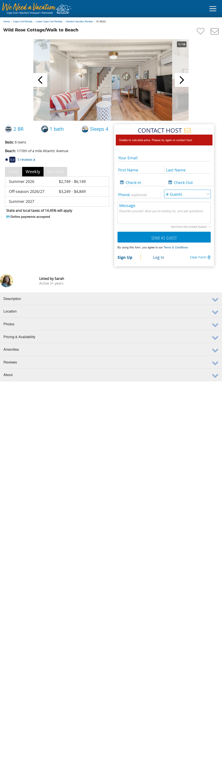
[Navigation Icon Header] (213, 8)
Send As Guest (164, 238)
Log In (158, 257)
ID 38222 (101, 21)
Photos (8, 323)
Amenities (11, 349)
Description (12, 298)
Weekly (33, 171)
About (8, 374)
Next (182, 80)
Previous (40, 80)
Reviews (10, 362)
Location (10, 311)
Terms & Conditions (175, 247)
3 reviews (25, 159)
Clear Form (198, 257)
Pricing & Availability (19, 336)
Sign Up (125, 257)
